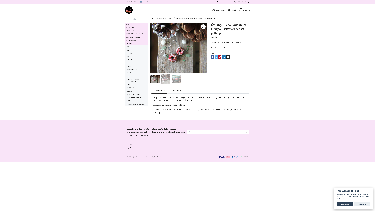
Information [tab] (159, 91)
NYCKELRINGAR (131, 40)
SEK (148, 2)
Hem (127, 24)
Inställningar (362, 204)
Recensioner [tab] (175, 91)
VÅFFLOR (129, 101)
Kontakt (129, 145)
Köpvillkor (129, 148)
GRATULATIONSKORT (133, 37)
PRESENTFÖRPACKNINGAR (134, 34)
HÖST (128, 56)
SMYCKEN (129, 43)
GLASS (129, 73)
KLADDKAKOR (131, 88)
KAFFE (129, 84)
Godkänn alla (345, 204)
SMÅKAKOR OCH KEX (133, 94)
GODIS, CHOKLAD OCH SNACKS (137, 76)
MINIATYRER (130, 27)
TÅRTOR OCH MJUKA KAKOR (136, 97)
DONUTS (129, 66)
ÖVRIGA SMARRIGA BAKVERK (135, 104)
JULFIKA (129, 53)
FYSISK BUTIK (130, 30)
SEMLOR (129, 91)
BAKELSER (130, 60)
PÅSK (128, 50)
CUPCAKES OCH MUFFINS (135, 63)
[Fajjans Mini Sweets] (129, 10)
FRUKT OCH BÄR (132, 69)
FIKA (128, 47)
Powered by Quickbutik (153, 157)
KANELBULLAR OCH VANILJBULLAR (133, 80)
